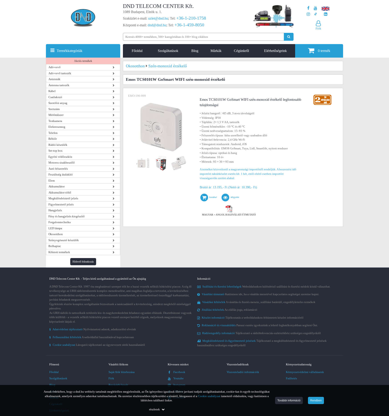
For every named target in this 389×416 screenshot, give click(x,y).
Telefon (53, 133)
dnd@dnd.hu (157, 25)
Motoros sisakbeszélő (61, 162)
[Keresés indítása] (289, 37)
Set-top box (55, 150)
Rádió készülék (57, 144)
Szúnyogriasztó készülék (63, 240)
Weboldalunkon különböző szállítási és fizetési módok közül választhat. (266, 286)
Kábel (52, 91)
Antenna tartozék (58, 85)
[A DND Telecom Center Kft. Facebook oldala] (308, 8)
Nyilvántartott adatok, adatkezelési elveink (92, 329)
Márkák (216, 51)
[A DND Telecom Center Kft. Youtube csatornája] (315, 8)
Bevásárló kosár (118, 385)
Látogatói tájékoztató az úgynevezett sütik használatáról (97, 344)
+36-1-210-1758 (191, 18)
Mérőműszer (55, 115)
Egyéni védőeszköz (60, 156)
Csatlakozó (55, 97)
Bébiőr (52, 138)
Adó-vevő (54, 67)
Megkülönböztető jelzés (63, 198)
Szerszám (54, 109)
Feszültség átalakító (60, 174)
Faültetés (291, 378)
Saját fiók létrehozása (122, 372)
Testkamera (55, 121)
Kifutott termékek (59, 252)
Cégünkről (241, 51)
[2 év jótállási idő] (322, 95)
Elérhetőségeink (275, 51)
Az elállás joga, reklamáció (229, 309)
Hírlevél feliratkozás (83, 261)
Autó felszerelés (58, 168)
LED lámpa (55, 228)
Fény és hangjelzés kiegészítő (66, 216)
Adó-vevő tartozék (59, 73)
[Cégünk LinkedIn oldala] (325, 14)
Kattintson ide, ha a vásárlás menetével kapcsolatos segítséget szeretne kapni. (260, 294)
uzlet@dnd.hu (158, 18)
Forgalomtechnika (59, 222)
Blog (194, 51)
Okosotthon (55, 234)
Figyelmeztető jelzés (61, 204)
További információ (289, 400)
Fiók (111, 378)
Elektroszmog (56, 126)
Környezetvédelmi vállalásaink (305, 372)
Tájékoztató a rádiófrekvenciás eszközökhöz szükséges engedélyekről (261, 333)
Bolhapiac (54, 246)
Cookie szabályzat (209, 396)
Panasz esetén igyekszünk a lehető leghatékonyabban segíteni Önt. (260, 325)
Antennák (54, 79)
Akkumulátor (56, 186)
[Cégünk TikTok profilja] (315, 14)
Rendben (316, 400)
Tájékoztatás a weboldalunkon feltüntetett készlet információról (252, 317)
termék (324, 51)
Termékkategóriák (69, 51)
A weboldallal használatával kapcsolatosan (91, 337)
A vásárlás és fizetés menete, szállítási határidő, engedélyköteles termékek (258, 302)
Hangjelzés (55, 210)
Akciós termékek (83, 61)
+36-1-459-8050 (189, 24)
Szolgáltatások (168, 51)
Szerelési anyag (57, 103)
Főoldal (137, 51)
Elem (51, 180)
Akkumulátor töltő (59, 192)
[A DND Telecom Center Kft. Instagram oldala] (308, 14)
